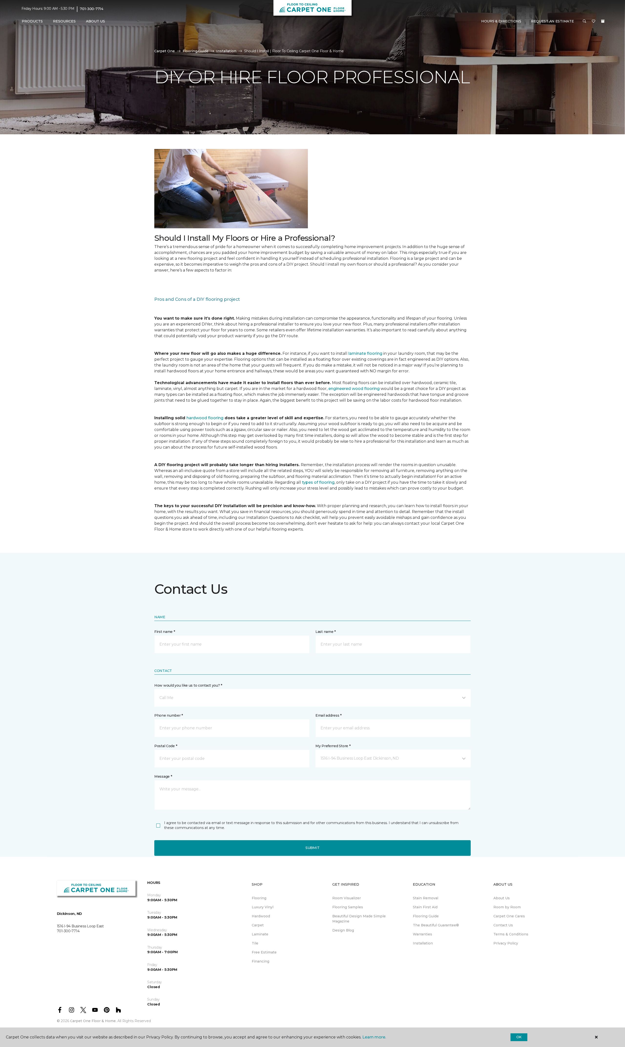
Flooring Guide (195, 51)
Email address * (328, 715)
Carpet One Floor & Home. (93, 1021)
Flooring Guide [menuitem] (426, 916)
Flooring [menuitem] (259, 898)
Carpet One (164, 51)
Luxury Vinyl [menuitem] (262, 907)
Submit (312, 848)
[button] (584, 21)
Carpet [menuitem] (258, 925)
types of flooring (318, 482)
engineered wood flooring (354, 388)
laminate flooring (365, 353)
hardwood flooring (205, 418)
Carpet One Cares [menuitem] (509, 916)
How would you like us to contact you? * (188, 685)
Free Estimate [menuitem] (264, 952)
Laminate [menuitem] (260, 934)
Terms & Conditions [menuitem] (510, 934)
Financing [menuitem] (260, 961)
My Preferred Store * (332, 746)
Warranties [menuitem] (422, 934)
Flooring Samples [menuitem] (347, 907)
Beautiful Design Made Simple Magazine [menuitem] (359, 918)
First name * (164, 631)
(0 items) (602, 21)
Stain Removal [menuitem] (425, 898)
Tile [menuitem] (255, 943)
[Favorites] (593, 21)
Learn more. (374, 1037)
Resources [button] (64, 21)
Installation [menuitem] (423, 943)
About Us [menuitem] (501, 898)
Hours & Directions (501, 21)
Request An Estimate (552, 21)
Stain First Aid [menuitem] (425, 907)
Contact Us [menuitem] (503, 925)
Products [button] (32, 21)
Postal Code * (165, 746)
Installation (226, 51)
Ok (518, 1037)
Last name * (325, 631)
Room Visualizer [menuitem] (346, 898)
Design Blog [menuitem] (343, 930)
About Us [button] (95, 21)
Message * (163, 776)
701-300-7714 (91, 9)
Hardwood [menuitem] (261, 916)
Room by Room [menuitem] (507, 907)
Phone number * (168, 715)
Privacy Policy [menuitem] (505, 943)
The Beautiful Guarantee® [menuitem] (436, 925)
